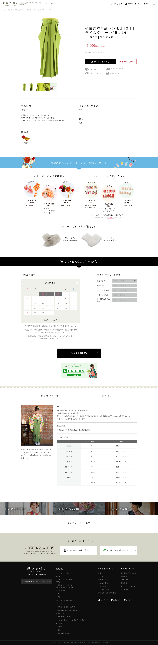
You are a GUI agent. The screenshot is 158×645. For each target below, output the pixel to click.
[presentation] (50, 396)
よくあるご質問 (104, 589)
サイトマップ (125, 589)
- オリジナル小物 (62, 573)
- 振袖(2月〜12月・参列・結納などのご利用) (64, 586)
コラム (100, 576)
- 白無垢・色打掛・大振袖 (65, 607)
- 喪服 (58, 630)
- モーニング (61, 613)
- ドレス (59, 603)
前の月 (46, 320)
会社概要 (124, 583)
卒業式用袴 (11, 10)
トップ (4, 10)
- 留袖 (58, 597)
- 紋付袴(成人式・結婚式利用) (67, 610)
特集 (99, 573)
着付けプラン (103, 580)
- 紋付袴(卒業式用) (63, 633)
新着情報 (124, 576)
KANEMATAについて (128, 573)
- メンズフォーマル (63, 617)
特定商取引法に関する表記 (107, 593)
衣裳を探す (117, 4)
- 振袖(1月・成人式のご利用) (65, 581)
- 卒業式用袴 (61, 590)
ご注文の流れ (103, 583)
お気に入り (128, 62)
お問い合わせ (125, 580)
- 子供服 (59, 623)
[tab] (50, 396)
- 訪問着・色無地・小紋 (65, 600)
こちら (110, 218)
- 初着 (58, 576)
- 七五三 (59, 594)
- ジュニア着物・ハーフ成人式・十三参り (71, 620)
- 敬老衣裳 (60, 626)
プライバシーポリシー (129, 586)
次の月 (55, 320)
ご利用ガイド (103, 586)
